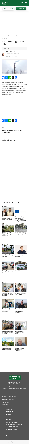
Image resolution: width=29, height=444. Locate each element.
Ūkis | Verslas (5, 320)
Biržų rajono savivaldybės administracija (12, 130)
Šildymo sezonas (6, 132)
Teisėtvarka (5, 244)
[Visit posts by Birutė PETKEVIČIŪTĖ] (3, 54)
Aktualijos (4, 38)
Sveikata (4, 282)
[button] (26, 3)
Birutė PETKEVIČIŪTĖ (10, 51)
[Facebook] (6, 435)
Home (3, 35)
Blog (5, 35)
